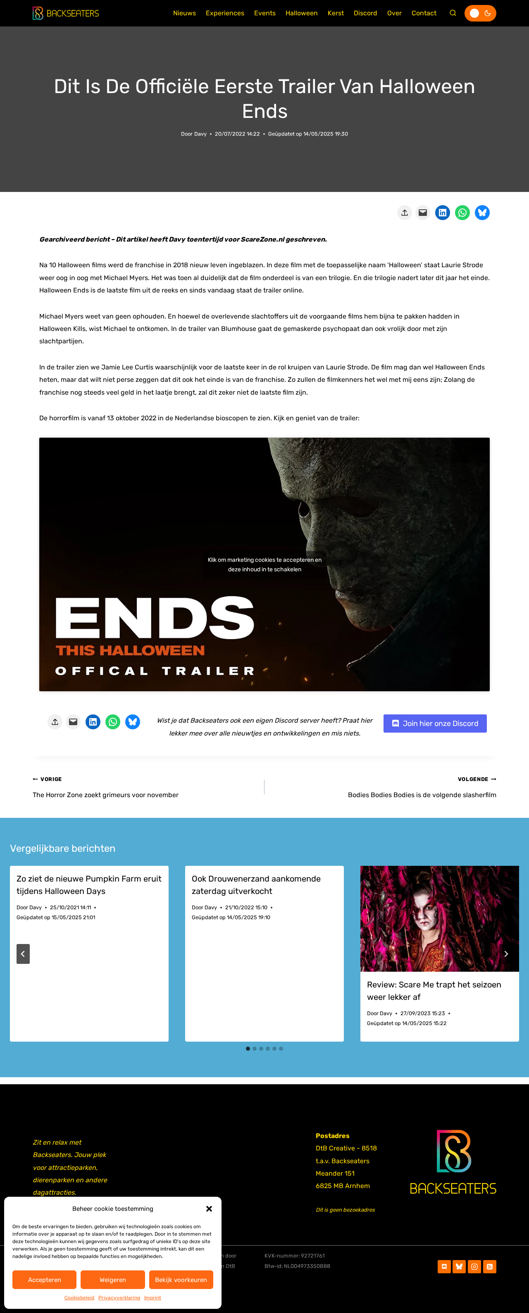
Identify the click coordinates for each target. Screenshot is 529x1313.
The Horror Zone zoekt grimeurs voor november (106, 787)
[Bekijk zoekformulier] (453, 13)
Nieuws (184, 13)
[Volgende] (505, 954)
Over (394, 13)
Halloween (302, 13)
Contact (424, 13)
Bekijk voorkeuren (181, 1280)
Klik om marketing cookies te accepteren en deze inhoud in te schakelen (265, 564)
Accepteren (44, 1280)
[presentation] (439, 919)
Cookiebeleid (79, 1298)
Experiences (225, 13)
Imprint (152, 1298)
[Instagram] (474, 1266)
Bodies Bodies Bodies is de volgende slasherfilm (422, 787)
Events (265, 13)
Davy (200, 134)
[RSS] (489, 1266)
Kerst (336, 13)
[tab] (248, 1049)
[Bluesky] (459, 1266)
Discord (365, 13)
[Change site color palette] (480, 13)
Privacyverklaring (119, 1298)
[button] (209, 1209)
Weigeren (113, 1280)
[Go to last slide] (23, 954)
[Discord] (444, 1266)
